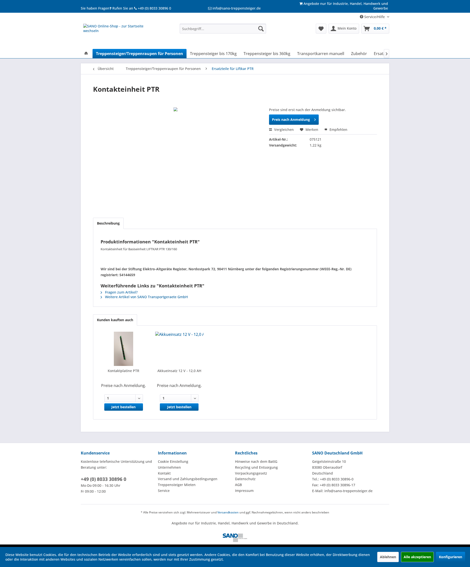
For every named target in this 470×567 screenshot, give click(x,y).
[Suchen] (261, 29)
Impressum (244, 490)
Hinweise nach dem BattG (256, 461)
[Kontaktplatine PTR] (123, 349)
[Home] (86, 53)
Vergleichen (283, 129)
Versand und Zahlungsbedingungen (187, 478)
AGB (238, 484)
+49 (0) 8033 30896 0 (103, 479)
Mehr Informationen (241, 559)
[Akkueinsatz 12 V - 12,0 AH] (179, 349)
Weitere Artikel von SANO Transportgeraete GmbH (146, 297)
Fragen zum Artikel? (121, 292)
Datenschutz (245, 478)
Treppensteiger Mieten (177, 484)
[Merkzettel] (321, 29)
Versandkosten (228, 512)
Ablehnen (388, 557)
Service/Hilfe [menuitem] (374, 16)
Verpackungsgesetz (251, 473)
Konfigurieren (450, 557)
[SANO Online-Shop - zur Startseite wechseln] (120, 35)
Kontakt (164, 473)
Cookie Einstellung (173, 461)
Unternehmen (169, 467)
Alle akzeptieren (417, 557)
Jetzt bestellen (123, 407)
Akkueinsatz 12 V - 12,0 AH (179, 370)
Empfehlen (338, 129)
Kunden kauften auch (115, 320)
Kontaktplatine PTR (123, 370)
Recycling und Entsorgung (256, 467)
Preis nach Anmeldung (291, 119)
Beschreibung (108, 223)
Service (164, 490)
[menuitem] (223, 29)
